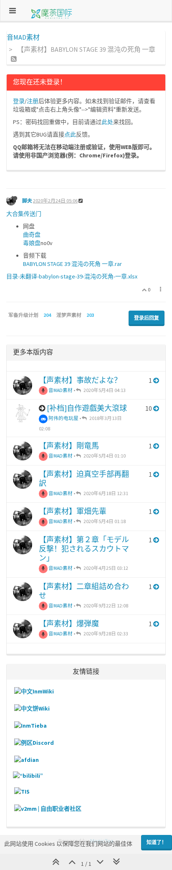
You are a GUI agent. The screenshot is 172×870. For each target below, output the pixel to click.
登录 (19, 101)
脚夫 (27, 200)
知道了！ (157, 842)
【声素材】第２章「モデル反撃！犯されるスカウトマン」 (84, 549)
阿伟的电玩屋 (63, 418)
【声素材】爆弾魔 (69, 623)
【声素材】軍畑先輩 (72, 511)
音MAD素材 (60, 390)
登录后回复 (146, 318)
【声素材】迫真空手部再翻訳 (84, 478)
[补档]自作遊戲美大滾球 (87, 408)
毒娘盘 (31, 243)
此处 (107, 122)
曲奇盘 (31, 234)
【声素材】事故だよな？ (80, 380)
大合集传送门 (23, 214)
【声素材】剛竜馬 (69, 445)
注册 (32, 101)
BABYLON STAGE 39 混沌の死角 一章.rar (72, 264)
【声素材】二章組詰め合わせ (84, 591)
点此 (70, 134)
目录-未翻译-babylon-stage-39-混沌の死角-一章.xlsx (71, 276)
